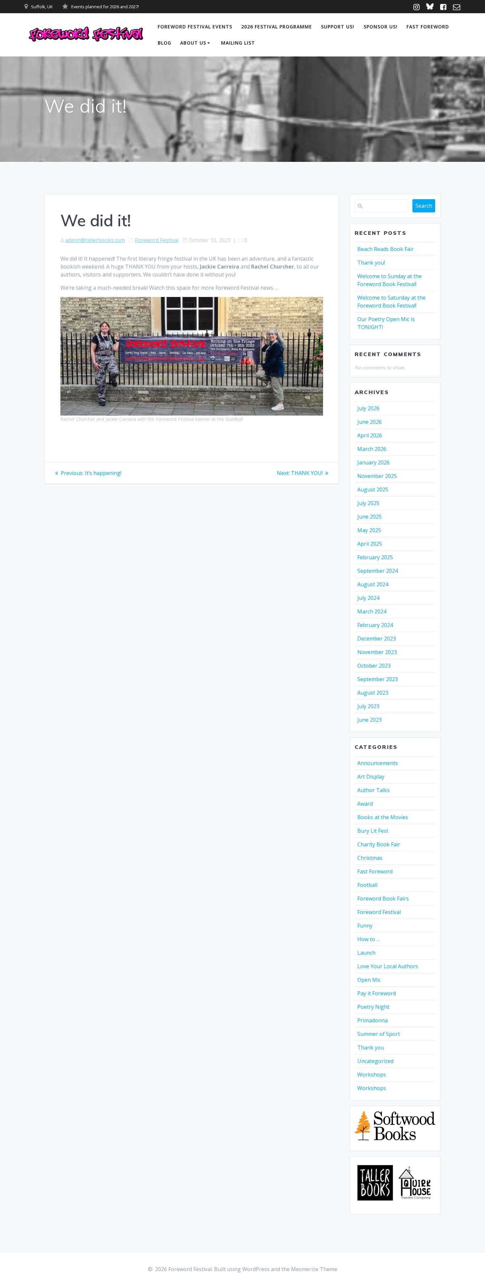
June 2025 (369, 516)
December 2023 (376, 638)
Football (367, 885)
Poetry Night (373, 1006)
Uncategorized (375, 1061)
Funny (364, 925)
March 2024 (371, 611)
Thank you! (371, 262)
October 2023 (374, 665)
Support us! (337, 26)
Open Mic (369, 979)
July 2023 (368, 706)
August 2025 (372, 489)
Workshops (371, 1074)
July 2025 (368, 503)
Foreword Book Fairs (383, 898)
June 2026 (369, 421)
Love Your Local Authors (387, 966)
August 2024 (372, 584)
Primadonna (372, 1020)
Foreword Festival (156, 240)
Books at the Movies (382, 817)
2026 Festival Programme (276, 26)
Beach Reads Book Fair (385, 249)
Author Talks (373, 790)
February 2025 (375, 557)
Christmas (369, 858)
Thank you (370, 1047)
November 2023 (377, 652)
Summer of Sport (378, 1034)
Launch (366, 952)
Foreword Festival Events (195, 26)
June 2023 (369, 719)
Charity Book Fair (378, 844)
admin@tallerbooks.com (95, 240)
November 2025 (377, 476)
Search (423, 205)
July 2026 (368, 408)
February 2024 (375, 625)
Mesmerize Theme (314, 1269)
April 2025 (369, 543)
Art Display (370, 776)
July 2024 (368, 598)
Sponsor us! (381, 26)
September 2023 (377, 679)
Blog (164, 43)
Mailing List (238, 43)
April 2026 (369, 435)
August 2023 (372, 692)
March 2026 (371, 449)
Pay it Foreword (376, 993)
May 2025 (369, 530)
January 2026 (373, 462)
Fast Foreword (427, 26)
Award (365, 803)
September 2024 (377, 570)
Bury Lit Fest (372, 830)
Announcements (377, 763)
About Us (193, 43)
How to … (368, 939)
